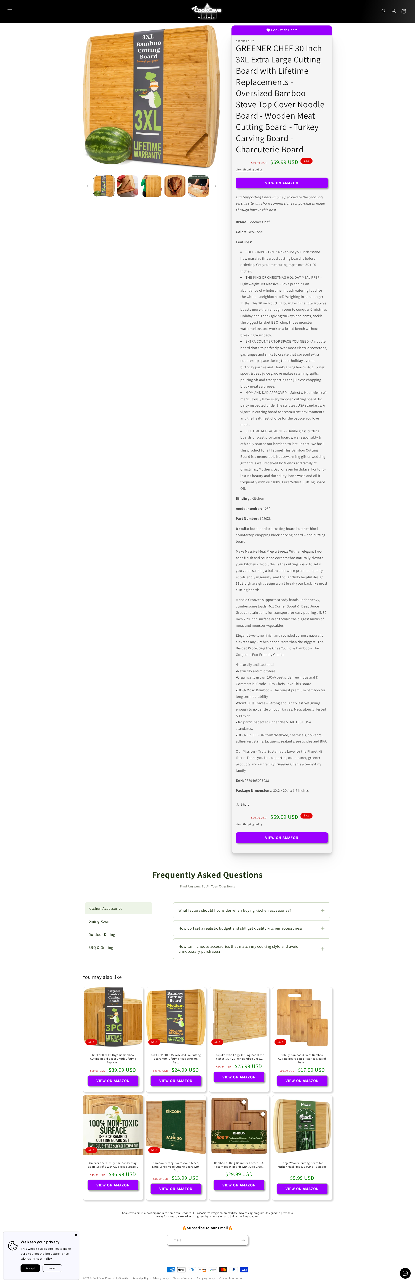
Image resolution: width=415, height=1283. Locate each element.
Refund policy (140, 1278)
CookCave (98, 1278)
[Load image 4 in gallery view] (175, 186)
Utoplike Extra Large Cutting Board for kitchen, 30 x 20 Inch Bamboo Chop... (238, 1056)
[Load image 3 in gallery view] (151, 186)
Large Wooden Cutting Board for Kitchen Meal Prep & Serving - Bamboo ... (302, 1166)
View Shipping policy (249, 169)
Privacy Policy (42, 1259)
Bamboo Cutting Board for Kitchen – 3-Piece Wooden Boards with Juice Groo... (239, 1165)
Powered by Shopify (116, 1278)
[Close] (76, 1235)
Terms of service (183, 1278)
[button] (9, 11)
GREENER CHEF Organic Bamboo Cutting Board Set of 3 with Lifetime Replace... (113, 1058)
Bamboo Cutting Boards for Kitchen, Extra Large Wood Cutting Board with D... (176, 1166)
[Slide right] (215, 186)
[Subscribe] (243, 1240)
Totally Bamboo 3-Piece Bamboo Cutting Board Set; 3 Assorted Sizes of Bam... (302, 1058)
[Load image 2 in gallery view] (127, 186)
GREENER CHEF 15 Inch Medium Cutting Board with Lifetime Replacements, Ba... (176, 1058)
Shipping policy (206, 1278)
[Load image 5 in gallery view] (198, 186)
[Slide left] (87, 186)
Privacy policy (161, 1278)
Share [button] (245, 804)
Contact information (231, 1278)
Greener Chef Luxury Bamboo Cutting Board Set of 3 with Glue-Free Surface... (113, 1165)
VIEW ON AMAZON (282, 182)
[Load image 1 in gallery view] (104, 186)
